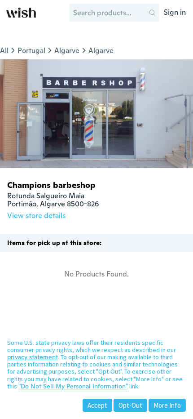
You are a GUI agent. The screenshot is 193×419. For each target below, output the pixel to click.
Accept (97, 405)
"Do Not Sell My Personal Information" (73, 386)
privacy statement (32, 357)
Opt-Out (130, 405)
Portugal (31, 50)
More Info (167, 405)
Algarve (66, 50)
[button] (152, 13)
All (4, 50)
